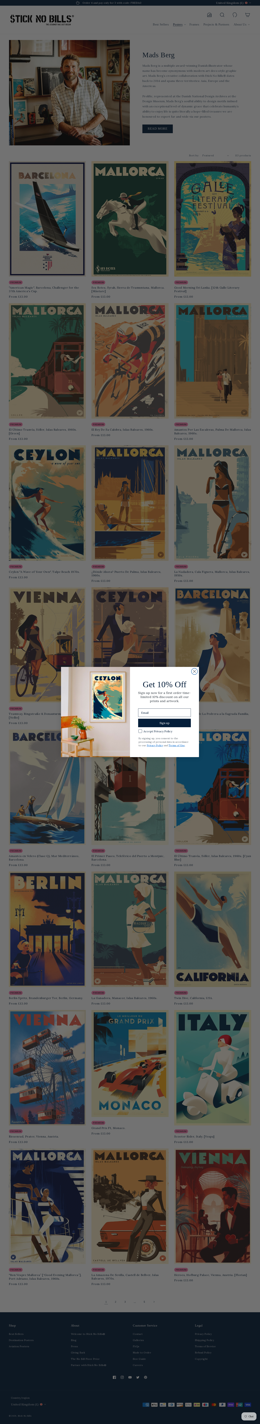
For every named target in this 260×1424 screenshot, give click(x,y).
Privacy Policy (155, 745)
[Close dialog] (194, 671)
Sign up (164, 723)
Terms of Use (177, 745)
